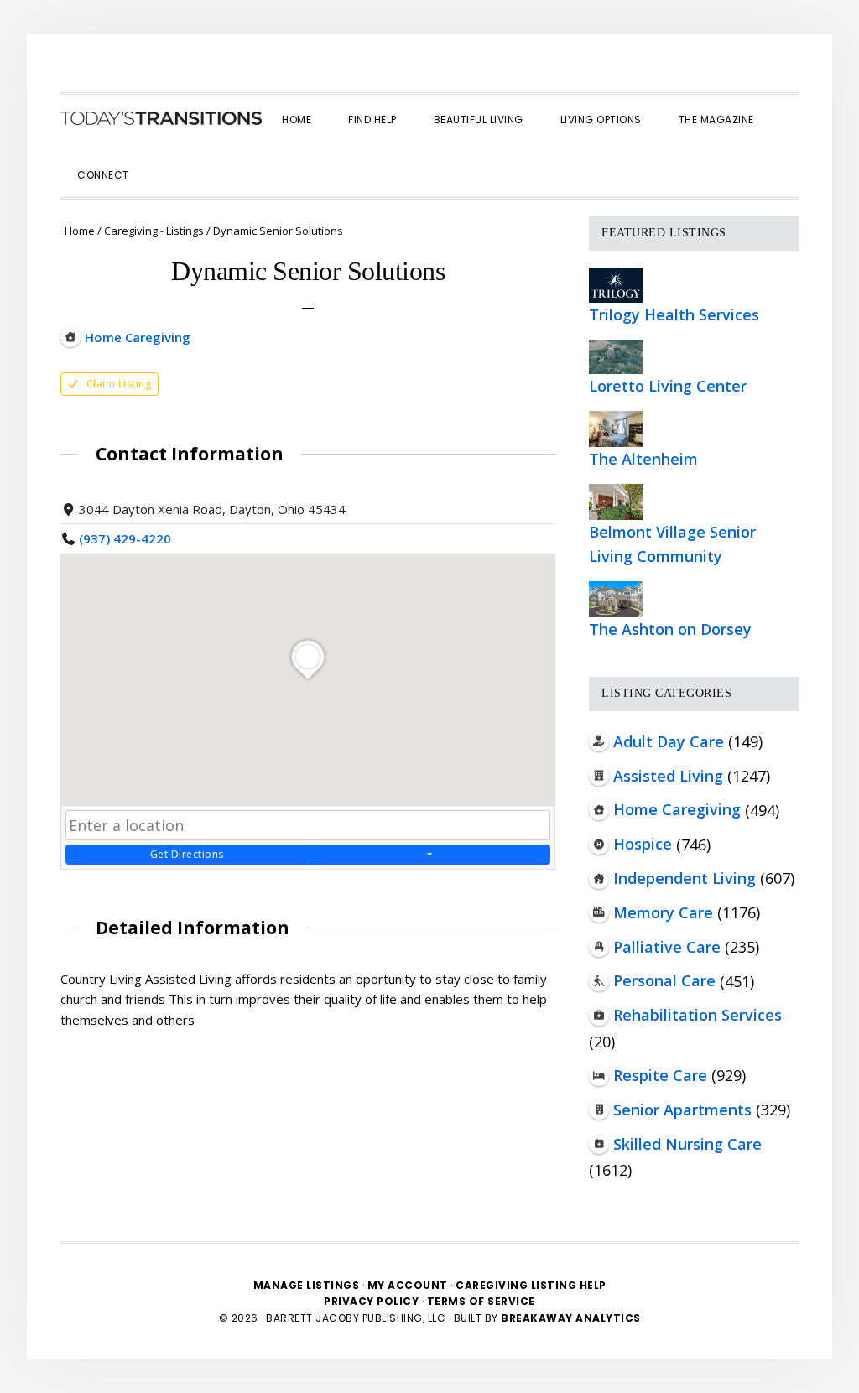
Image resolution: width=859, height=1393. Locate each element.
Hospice (642, 844)
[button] (166, 160)
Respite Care (660, 1075)
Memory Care (663, 912)
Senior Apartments (682, 1109)
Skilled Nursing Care (687, 1144)
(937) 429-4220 (125, 538)
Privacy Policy (373, 1301)
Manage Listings (306, 1285)
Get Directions (187, 854)
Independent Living (684, 878)
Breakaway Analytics (571, 1318)
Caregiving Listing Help (531, 1285)
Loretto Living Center (668, 386)
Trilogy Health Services (674, 314)
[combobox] (307, 825)
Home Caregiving (677, 809)
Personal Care (664, 980)
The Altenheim (643, 459)
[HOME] (161, 118)
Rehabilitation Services (697, 1015)
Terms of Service (481, 1301)
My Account (407, 1285)
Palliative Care (667, 947)
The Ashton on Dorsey (670, 629)
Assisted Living (668, 776)
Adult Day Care (668, 741)
